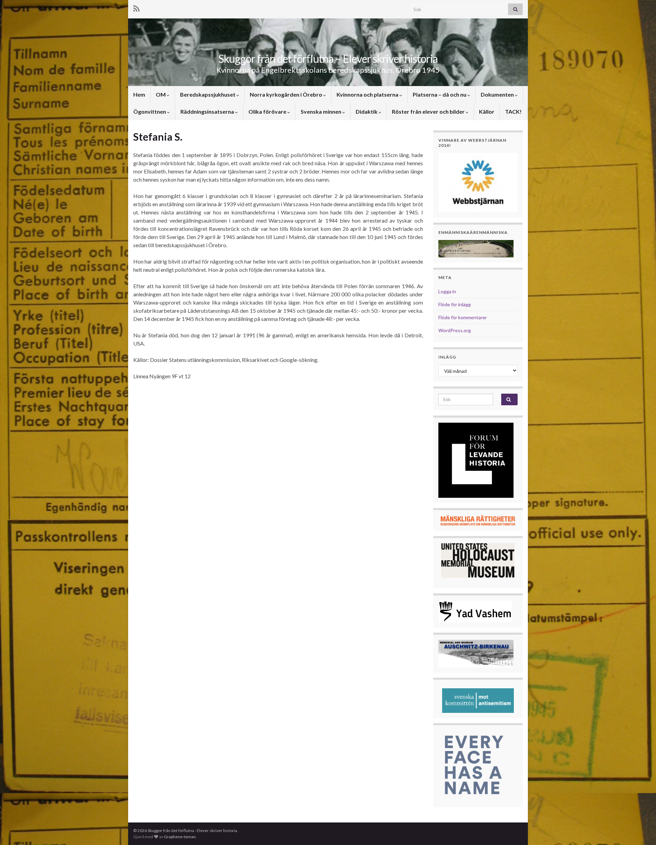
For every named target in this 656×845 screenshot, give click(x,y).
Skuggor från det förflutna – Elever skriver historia (328, 58)
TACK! (513, 111)
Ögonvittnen (150, 111)
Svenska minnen (321, 111)
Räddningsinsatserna (207, 111)
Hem (139, 94)
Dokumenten (498, 94)
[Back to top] (640, 829)
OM (161, 94)
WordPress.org (454, 330)
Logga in (447, 291)
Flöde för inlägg (454, 304)
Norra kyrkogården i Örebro (286, 94)
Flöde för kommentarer (462, 317)
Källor (486, 111)
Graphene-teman (180, 836)
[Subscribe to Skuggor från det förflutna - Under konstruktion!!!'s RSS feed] (136, 7)
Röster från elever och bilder (429, 111)
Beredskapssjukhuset (208, 94)
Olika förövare (267, 111)
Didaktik (367, 111)
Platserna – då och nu (440, 94)
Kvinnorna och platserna (368, 94)
